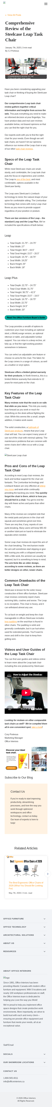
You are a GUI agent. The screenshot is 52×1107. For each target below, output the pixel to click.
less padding (11, 621)
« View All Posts (13, 15)
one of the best (23, 179)
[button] (47, 874)
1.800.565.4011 (10, 1078)
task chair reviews (24, 149)
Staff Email (8, 1045)
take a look (37, 727)
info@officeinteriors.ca (13, 1081)
